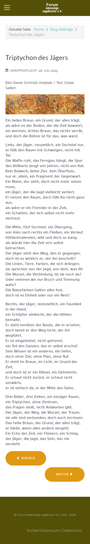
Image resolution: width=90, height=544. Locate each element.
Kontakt (33, 530)
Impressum (50, 530)
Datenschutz (72, 530)
